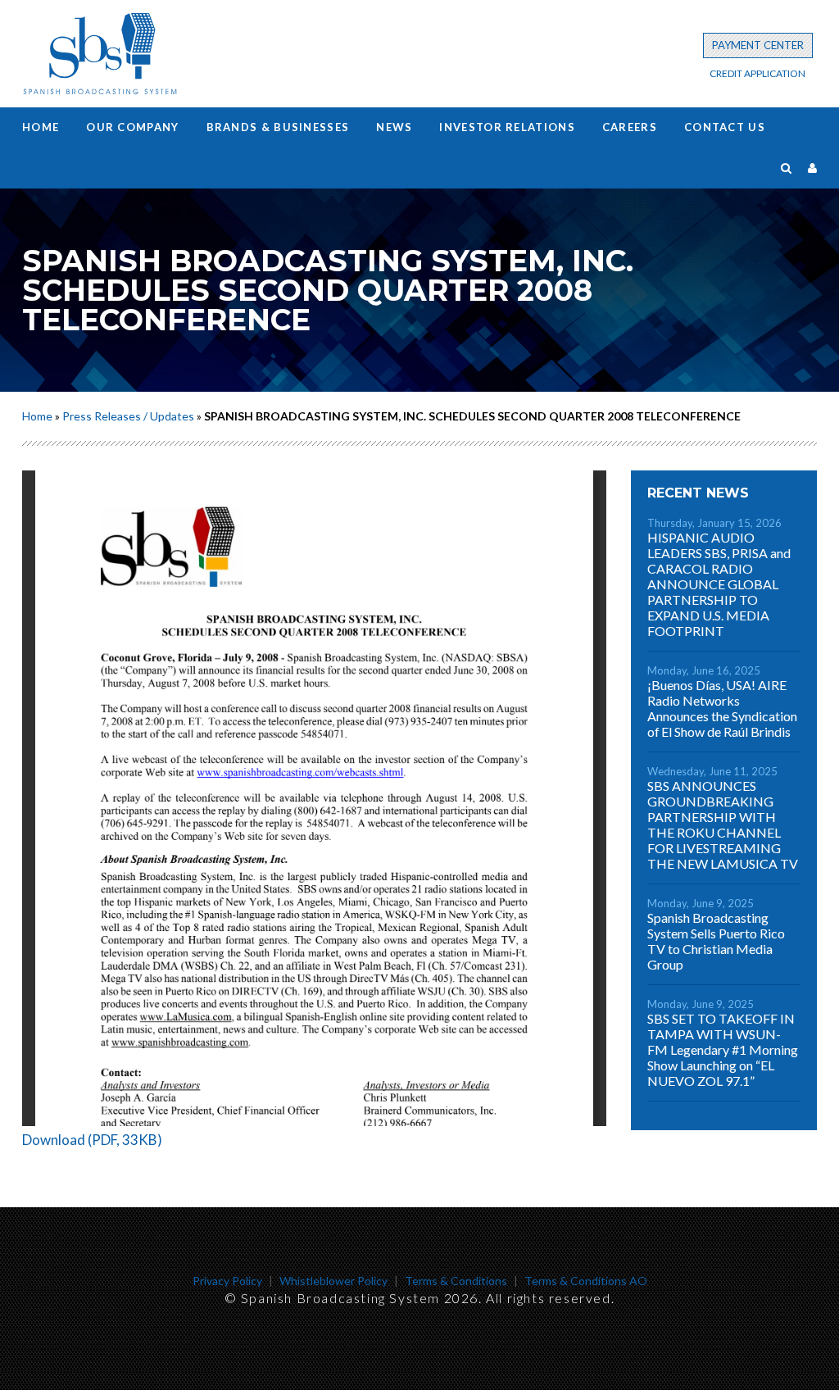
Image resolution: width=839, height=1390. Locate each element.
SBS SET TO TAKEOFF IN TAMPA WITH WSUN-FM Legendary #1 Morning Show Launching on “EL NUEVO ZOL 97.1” (722, 1049)
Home (40, 127)
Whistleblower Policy (333, 1281)
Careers (629, 127)
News (394, 127)
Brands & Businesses (278, 127)
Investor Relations (506, 127)
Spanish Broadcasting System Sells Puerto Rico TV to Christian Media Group (716, 941)
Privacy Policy (227, 1281)
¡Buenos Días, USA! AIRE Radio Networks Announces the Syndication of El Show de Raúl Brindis (722, 708)
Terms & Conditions (456, 1281)
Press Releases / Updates (128, 416)
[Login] (812, 168)
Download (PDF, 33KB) (92, 1139)
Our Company (132, 127)
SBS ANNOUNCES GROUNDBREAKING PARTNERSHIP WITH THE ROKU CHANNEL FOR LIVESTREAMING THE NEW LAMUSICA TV (722, 824)
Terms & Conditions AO (585, 1281)
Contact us (724, 127)
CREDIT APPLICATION (757, 73)
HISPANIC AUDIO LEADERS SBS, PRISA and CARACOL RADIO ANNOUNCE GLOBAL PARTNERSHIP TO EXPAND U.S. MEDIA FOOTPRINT (719, 583)
